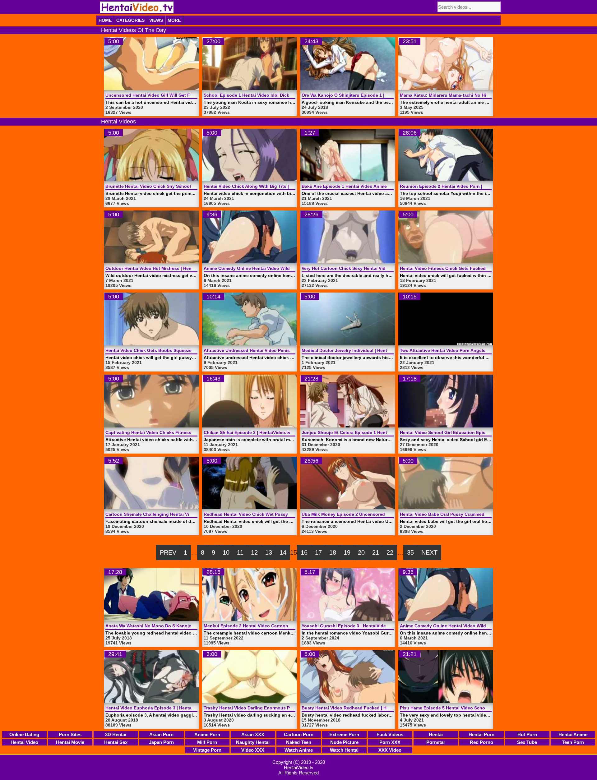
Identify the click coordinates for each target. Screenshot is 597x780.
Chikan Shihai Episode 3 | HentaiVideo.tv (247, 432)
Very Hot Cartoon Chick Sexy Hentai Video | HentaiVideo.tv (364, 268)
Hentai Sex (115, 742)
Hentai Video (24, 742)
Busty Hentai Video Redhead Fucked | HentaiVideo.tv (358, 707)
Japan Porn (161, 742)
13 (268, 552)
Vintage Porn (207, 750)
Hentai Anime (572, 734)
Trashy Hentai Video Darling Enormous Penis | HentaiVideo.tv (269, 707)
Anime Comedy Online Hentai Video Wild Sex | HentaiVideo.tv (269, 268)
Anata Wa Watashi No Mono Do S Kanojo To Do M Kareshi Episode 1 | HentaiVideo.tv (195, 625)
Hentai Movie (70, 742)
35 (410, 552)
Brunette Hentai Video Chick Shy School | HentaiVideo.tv (165, 186)
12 (254, 552)
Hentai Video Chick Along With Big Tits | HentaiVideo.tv (262, 186)
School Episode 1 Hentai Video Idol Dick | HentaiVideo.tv (264, 95)
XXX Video (389, 750)
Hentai (436, 734)
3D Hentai (115, 734)
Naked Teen (298, 742)
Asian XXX (252, 734)
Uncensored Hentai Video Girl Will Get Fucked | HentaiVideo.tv (171, 95)
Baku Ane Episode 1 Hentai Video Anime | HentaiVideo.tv (362, 186)
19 (347, 552)
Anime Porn (207, 734)
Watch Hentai (344, 750)
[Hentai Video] (137, 7)
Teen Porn (573, 742)
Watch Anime (299, 750)
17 (318, 552)
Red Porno (481, 742)
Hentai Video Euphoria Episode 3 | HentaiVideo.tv (157, 707)
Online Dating (24, 734)
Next (429, 552)
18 (332, 552)
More (174, 20)
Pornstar (435, 742)
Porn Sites (70, 734)
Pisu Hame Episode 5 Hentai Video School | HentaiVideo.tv (462, 707)
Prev (168, 552)
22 (389, 552)
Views (156, 20)
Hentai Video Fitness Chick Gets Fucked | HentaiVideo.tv (460, 268)
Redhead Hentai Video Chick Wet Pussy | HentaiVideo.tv (263, 514)
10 (226, 552)
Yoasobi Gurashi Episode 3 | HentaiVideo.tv (348, 625)
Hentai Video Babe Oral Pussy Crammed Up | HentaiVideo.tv (463, 514)
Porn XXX (389, 742)
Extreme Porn (344, 734)
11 (240, 552)
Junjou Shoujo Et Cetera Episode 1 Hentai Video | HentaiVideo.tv (370, 432)
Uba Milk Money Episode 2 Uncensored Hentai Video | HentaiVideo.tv (375, 514)
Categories (130, 20)
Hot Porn (527, 734)
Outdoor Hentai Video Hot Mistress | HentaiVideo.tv (159, 268)
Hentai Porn (481, 734)
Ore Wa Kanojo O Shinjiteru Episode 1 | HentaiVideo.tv (359, 95)
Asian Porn (161, 734)
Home (105, 20)
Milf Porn (207, 742)
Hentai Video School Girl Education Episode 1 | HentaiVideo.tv (466, 432)
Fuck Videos (390, 734)
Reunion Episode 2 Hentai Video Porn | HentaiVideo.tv (457, 186)
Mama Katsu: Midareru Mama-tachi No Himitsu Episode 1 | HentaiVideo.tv (477, 95)
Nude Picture (344, 742)
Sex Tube (527, 742)
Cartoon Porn (298, 734)
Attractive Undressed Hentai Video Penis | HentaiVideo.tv (264, 350)
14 (283, 552)
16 (304, 552)
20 (361, 552)
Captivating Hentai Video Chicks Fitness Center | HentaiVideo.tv (173, 432)
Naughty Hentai (253, 742)
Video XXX (252, 750)
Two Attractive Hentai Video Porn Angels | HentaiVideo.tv (460, 350)
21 (375, 552)
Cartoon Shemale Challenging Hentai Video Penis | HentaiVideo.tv (175, 514)
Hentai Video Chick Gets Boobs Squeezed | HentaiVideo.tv (167, 350)
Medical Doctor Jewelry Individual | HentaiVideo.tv (355, 350)
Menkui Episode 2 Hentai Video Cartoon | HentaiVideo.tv (263, 625)
